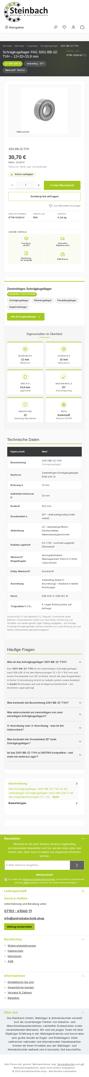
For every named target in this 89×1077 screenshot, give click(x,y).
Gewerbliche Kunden (21, 987)
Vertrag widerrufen (19, 926)
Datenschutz (15, 950)
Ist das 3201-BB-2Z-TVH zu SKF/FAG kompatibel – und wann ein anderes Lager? (40, 754)
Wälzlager (19, 46)
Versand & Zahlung (20, 992)
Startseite (7, 46)
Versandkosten (66, 1064)
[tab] (43, 790)
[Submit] (77, 865)
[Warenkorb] (82, 27)
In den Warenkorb (62, 185)
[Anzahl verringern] (12, 185)
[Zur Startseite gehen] (26, 12)
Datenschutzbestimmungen (39, 879)
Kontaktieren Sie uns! (21, 982)
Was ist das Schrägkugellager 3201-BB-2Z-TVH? (37, 662)
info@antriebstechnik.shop (24, 918)
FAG (35, 217)
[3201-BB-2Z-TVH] (44, 111)
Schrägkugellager (49, 46)
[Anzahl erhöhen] (38, 185)
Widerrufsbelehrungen (22, 945)
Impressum (15, 956)
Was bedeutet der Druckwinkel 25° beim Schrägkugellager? (31, 741)
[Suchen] (55, 27)
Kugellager (32, 46)
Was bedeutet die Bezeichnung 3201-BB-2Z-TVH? (38, 702)
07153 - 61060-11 (18, 911)
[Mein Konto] (73, 27)
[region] (44, 111)
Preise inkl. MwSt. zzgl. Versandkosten (27, 167)
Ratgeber (13, 997)
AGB (26, 882)
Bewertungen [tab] (17, 803)
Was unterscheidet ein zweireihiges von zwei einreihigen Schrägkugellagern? (35, 714)
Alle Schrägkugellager (23, 316)
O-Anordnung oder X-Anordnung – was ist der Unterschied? (35, 727)
